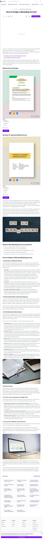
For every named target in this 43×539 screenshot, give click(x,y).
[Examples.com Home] (3, 1)
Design (23, 522)
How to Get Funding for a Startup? (9, 485)
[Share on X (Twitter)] (6, 16)
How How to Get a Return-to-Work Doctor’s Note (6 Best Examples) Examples (34, 490)
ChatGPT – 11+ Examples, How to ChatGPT (9, 481)
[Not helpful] (29, 16)
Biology (13, 524)
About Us (34, 522)
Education (24, 526)
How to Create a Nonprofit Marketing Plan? (8, 489)
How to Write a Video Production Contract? (34, 485)
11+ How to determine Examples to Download (34, 481)
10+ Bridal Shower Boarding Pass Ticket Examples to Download (8, 496)
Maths (3, 524)
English (3, 522)
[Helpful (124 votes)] (26, 16)
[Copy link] (4, 16)
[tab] (3, 4)
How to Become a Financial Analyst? (20, 485)
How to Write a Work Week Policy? (33, 505)
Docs (13, 526)
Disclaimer (35, 528)
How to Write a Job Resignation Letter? (20, 505)
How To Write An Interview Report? (7, 501)
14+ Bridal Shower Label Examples (34, 496)
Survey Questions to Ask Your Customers (12, 57)
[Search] (36, 1)
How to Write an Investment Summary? (21, 511)
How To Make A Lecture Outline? (21, 501)
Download (6, 130)
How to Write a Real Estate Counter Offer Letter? (21, 489)
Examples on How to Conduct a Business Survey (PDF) (15, 55)
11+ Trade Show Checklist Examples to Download (34, 501)
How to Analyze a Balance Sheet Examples (8, 511)
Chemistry (3, 526)
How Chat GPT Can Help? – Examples (22, 481)
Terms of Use (35, 526)
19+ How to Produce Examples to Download (21, 496)
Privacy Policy (35, 524)
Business (16, 9)
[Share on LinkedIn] (11, 16)
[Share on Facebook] (9, 16)
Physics (13, 522)
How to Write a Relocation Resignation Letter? (8, 506)
